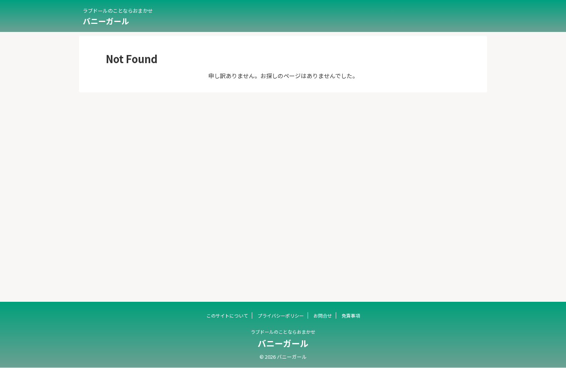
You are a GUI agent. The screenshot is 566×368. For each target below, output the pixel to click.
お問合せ (322, 315)
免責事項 (351, 315)
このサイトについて (227, 315)
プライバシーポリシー (281, 315)
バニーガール (106, 21)
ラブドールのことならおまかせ (283, 331)
